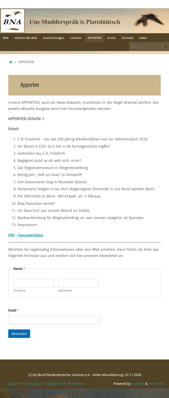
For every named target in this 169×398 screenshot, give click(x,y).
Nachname (65, 290)
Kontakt (12, 383)
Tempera (137, 383)
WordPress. (156, 383)
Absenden (19, 333)
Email (13, 310)
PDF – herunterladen (25, 235)
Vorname (19, 290)
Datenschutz (32, 383)
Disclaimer (54, 383)
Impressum (75, 383)
